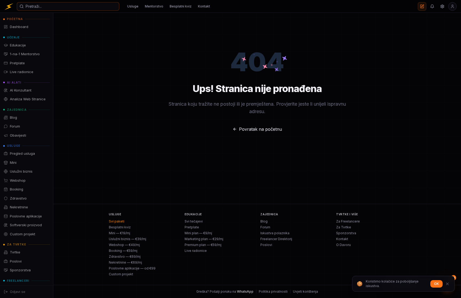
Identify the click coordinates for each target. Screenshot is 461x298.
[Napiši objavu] (422, 6)
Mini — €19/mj (119, 233)
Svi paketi (116, 221)
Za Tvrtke (343, 227)
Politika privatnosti (273, 291)
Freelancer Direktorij (276, 239)
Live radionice (196, 251)
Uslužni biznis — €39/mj (127, 239)
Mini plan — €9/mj (198, 233)
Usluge (132, 6)
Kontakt (204, 6)
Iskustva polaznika (274, 233)
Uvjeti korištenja (305, 291)
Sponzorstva (346, 233)
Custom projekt (121, 274)
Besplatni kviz (181, 6)
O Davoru (343, 245)
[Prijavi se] (452, 6)
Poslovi (266, 245)
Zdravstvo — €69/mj (125, 257)
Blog (264, 221)
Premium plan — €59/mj (203, 245)
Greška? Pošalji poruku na (224, 291)
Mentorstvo (154, 6)
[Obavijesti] (432, 6)
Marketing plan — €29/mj (204, 239)
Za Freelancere (348, 221)
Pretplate (192, 227)
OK (436, 284)
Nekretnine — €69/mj (125, 262)
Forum (265, 227)
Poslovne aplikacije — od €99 (132, 268)
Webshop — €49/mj (124, 245)
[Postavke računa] (442, 6)
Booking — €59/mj (123, 251)
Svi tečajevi (194, 221)
